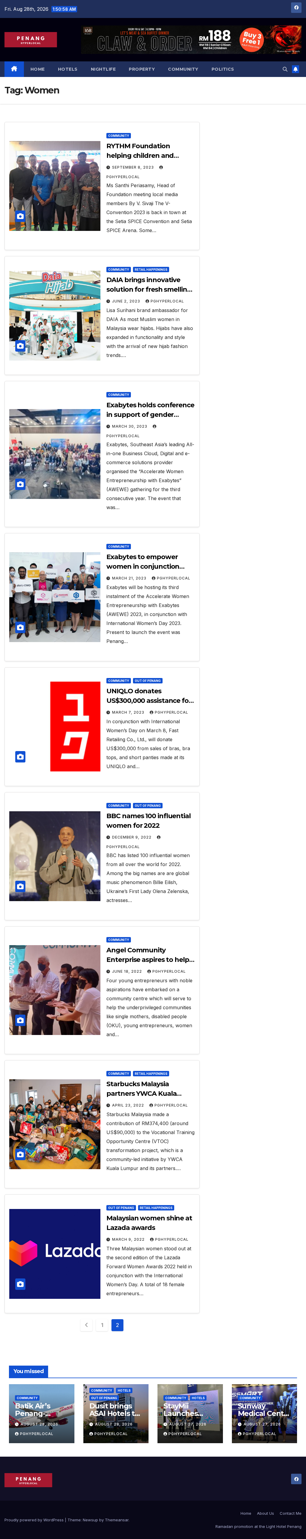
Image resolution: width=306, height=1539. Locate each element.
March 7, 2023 (129, 712)
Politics (223, 69)
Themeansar (116, 1519)
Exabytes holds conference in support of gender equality (150, 414)
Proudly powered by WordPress (34, 1519)
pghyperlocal (167, 301)
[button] (285, 69)
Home (37, 69)
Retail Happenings (151, 269)
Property (142, 69)
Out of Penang (148, 681)
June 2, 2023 (126, 301)
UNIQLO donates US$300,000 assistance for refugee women (148, 700)
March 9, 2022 (129, 1239)
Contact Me (291, 1513)
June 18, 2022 (127, 971)
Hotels (68, 69)
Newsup (90, 1519)
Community (183, 69)
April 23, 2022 (128, 1105)
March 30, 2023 (130, 426)
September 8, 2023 (133, 167)
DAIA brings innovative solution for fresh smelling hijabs (148, 289)
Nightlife (103, 69)
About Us (265, 1513)
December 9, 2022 (132, 837)
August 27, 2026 (187, 1424)
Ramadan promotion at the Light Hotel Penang (258, 1526)
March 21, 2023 (130, 578)
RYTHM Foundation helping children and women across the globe (146, 155)
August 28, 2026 (39, 1424)
